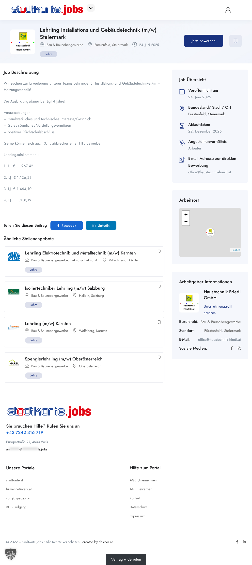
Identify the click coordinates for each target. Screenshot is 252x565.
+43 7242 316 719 (24, 432)
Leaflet (236, 250)
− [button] (186, 222)
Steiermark (120, 44)
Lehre (48, 54)
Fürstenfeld (102, 44)
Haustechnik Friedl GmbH (222, 295)
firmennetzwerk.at (19, 489)
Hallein (84, 295)
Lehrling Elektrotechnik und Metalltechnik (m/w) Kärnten (80, 253)
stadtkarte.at (14, 480)
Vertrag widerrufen (126, 559)
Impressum (137, 516)
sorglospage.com (19, 498)
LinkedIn (103, 225)
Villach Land (117, 260)
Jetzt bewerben (204, 41)
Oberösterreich (90, 366)
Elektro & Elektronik (84, 260)
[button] (11, 554)
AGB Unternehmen (143, 480)
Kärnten (133, 260)
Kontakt (135, 498)
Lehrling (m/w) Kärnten (48, 323)
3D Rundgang (16, 507)
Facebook (68, 225)
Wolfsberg (86, 330)
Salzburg (97, 295)
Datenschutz (138, 507)
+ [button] (186, 214)
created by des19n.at (97, 541)
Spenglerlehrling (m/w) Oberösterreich (64, 359)
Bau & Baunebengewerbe (65, 44)
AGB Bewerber (141, 489)
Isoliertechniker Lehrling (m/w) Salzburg (65, 288)
